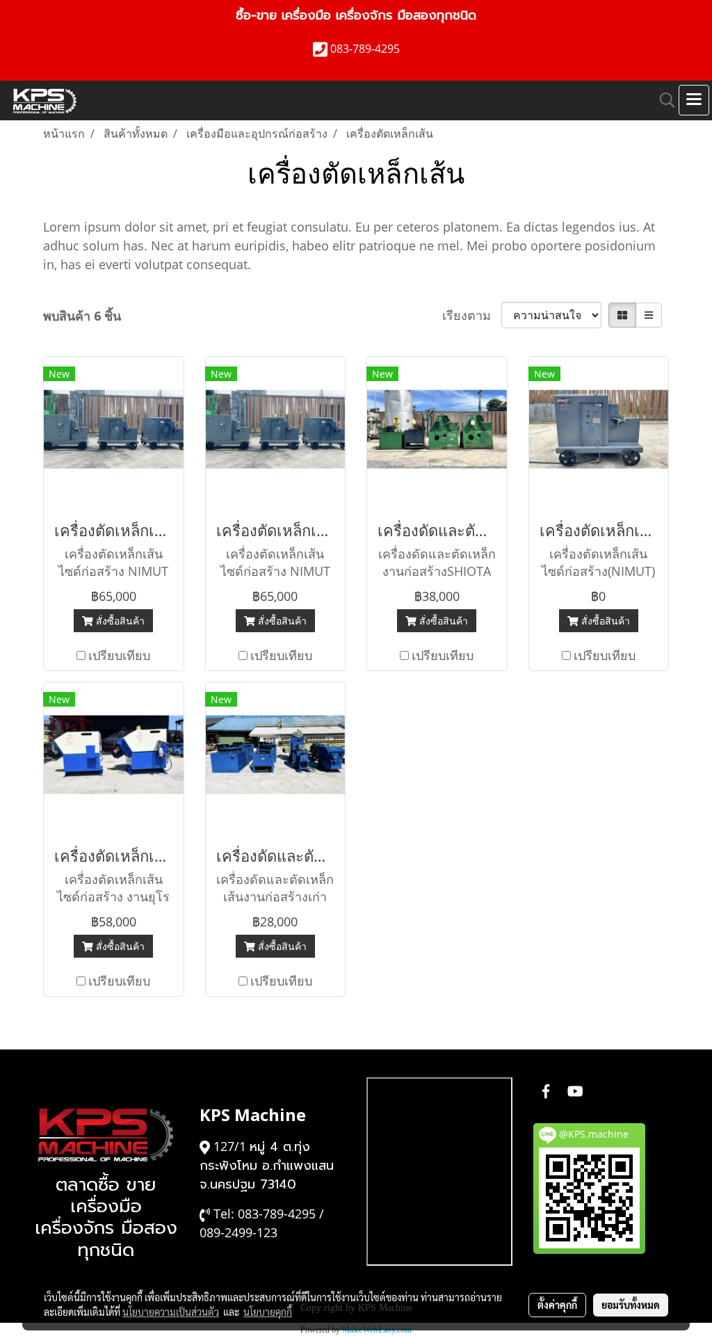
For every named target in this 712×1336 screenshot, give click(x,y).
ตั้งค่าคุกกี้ (557, 1304)
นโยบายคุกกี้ (267, 1311)
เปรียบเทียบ (119, 655)
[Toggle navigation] (694, 100)
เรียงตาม (471, 315)
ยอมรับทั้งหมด (630, 1304)
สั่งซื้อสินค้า (119, 620)
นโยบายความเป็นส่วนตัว (170, 1311)
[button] (663, 100)
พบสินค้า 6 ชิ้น (82, 315)
